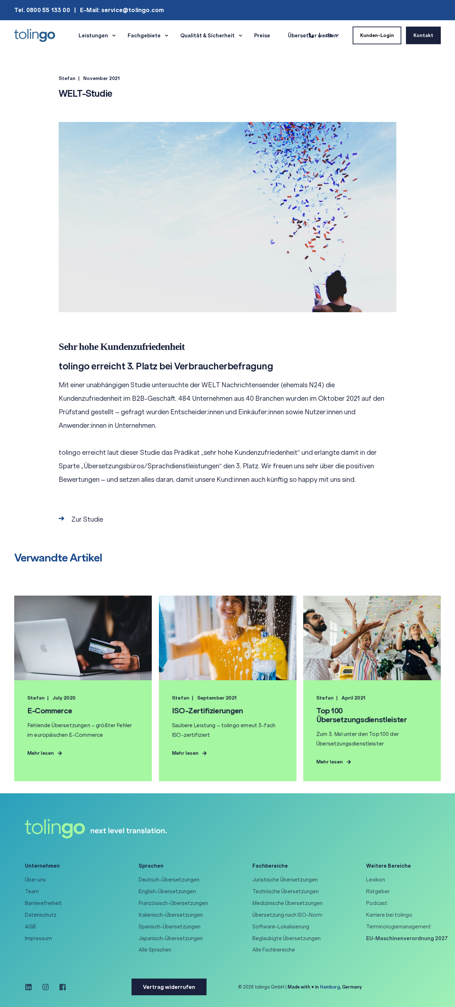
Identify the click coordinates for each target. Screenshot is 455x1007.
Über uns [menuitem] (35, 880)
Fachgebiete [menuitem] (144, 35)
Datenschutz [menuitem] (41, 915)
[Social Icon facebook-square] (60, 987)
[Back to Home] (34, 35)
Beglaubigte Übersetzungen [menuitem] (286, 938)
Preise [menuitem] (262, 35)
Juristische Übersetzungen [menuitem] (285, 880)
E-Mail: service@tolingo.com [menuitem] (122, 10)
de (329, 35)
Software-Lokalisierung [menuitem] (280, 926)
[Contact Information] (311, 35)
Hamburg (330, 987)
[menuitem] (407, 938)
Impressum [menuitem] (38, 938)
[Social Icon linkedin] (31, 987)
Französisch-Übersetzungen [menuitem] (173, 903)
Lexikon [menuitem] (375, 880)
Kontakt (423, 35)
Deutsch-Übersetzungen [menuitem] (169, 880)
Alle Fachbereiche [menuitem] (273, 950)
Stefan (67, 78)
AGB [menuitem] (30, 926)
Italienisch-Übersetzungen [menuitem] (171, 915)
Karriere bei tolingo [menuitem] (389, 915)
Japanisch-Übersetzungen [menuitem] (171, 938)
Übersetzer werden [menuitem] (312, 35)
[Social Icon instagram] (45, 987)
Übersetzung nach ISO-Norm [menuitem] (287, 915)
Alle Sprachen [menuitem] (155, 950)
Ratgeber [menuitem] (378, 891)
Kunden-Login (377, 35)
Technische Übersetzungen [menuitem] (285, 891)
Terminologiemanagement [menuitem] (398, 926)
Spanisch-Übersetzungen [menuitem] (169, 926)
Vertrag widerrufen (169, 987)
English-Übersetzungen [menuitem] (167, 891)
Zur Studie (87, 519)
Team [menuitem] (32, 891)
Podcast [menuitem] (376, 903)
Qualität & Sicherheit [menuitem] (207, 35)
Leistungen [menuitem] (93, 35)
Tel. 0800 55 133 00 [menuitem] (42, 10)
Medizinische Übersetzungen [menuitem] (287, 903)
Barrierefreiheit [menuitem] (43, 903)
